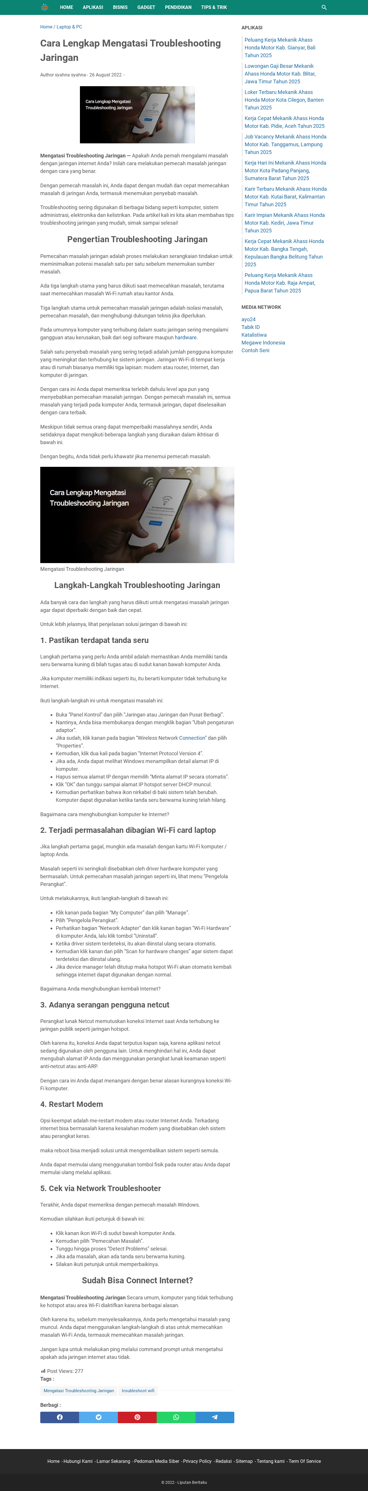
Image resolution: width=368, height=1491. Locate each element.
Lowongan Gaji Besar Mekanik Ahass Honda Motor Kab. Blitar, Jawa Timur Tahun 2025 (280, 73)
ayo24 (248, 319)
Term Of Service (305, 1461)
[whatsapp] (176, 1417)
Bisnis (120, 7)
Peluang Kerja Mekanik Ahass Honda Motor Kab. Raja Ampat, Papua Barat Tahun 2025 (280, 283)
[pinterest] (137, 1417)
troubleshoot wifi (138, 1390)
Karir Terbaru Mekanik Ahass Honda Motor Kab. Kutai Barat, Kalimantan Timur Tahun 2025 (286, 196)
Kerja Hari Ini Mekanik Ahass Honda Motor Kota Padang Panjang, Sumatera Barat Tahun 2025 (285, 170)
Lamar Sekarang (113, 1461)
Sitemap (244, 1461)
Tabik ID (250, 327)
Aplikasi (93, 7)
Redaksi (224, 1461)
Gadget (146, 7)
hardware (186, 337)
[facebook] (59, 1417)
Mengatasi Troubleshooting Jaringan (79, 1390)
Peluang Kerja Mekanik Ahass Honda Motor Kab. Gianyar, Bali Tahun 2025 (280, 47)
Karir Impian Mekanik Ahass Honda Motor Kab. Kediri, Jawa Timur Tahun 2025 (285, 223)
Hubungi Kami (78, 1461)
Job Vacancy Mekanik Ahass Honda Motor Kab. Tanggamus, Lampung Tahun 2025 (286, 144)
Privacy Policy (197, 1461)
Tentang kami (271, 1461)
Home (66, 7)
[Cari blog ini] (324, 7)
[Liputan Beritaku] (44, 7)
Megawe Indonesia (263, 343)
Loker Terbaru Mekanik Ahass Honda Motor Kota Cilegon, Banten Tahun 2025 (284, 100)
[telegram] (214, 1417)
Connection (192, 738)
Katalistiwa (254, 335)
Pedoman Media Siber (156, 1461)
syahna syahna (70, 75)
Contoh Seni (255, 350)
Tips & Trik (214, 7)
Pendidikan (178, 7)
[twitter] (98, 1417)
